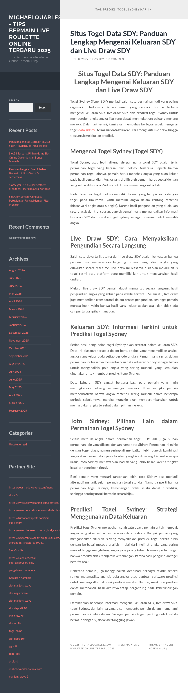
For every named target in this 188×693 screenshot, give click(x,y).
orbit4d (13, 661)
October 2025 (17, 348)
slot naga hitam (18, 593)
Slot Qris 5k (16, 550)
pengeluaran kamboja (22, 570)
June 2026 (15, 285)
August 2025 (17, 363)
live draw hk (16, 615)
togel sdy (14, 653)
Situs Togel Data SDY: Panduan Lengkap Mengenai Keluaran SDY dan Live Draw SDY (123, 42)
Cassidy (98, 59)
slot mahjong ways (20, 585)
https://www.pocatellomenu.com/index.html (35, 510)
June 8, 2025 (79, 59)
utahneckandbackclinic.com (25, 669)
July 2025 (15, 371)
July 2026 (15, 278)
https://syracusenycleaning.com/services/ (34, 502)
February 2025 (18, 410)
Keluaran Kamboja (20, 577)
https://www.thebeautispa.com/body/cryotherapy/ (39, 530)
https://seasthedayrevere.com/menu (31, 487)
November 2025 (19, 340)
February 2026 (18, 317)
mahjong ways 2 (18, 676)
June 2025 (15, 379)
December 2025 (19, 332)
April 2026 (15, 301)
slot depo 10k (17, 638)
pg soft (13, 646)
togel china (15, 630)
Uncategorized (18, 444)
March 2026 (16, 309)
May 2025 (15, 387)
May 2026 (15, 293)
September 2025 (19, 356)
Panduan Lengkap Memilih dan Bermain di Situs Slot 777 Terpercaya (27, 173)
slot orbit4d (16, 623)
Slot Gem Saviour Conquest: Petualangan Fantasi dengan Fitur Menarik (29, 200)
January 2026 (17, 324)
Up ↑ (165, 648)
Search (14, 100)
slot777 (14, 495)
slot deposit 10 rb (19, 608)
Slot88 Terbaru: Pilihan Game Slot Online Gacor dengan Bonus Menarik (29, 157)
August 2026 (17, 270)
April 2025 (15, 395)
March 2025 (16, 402)
